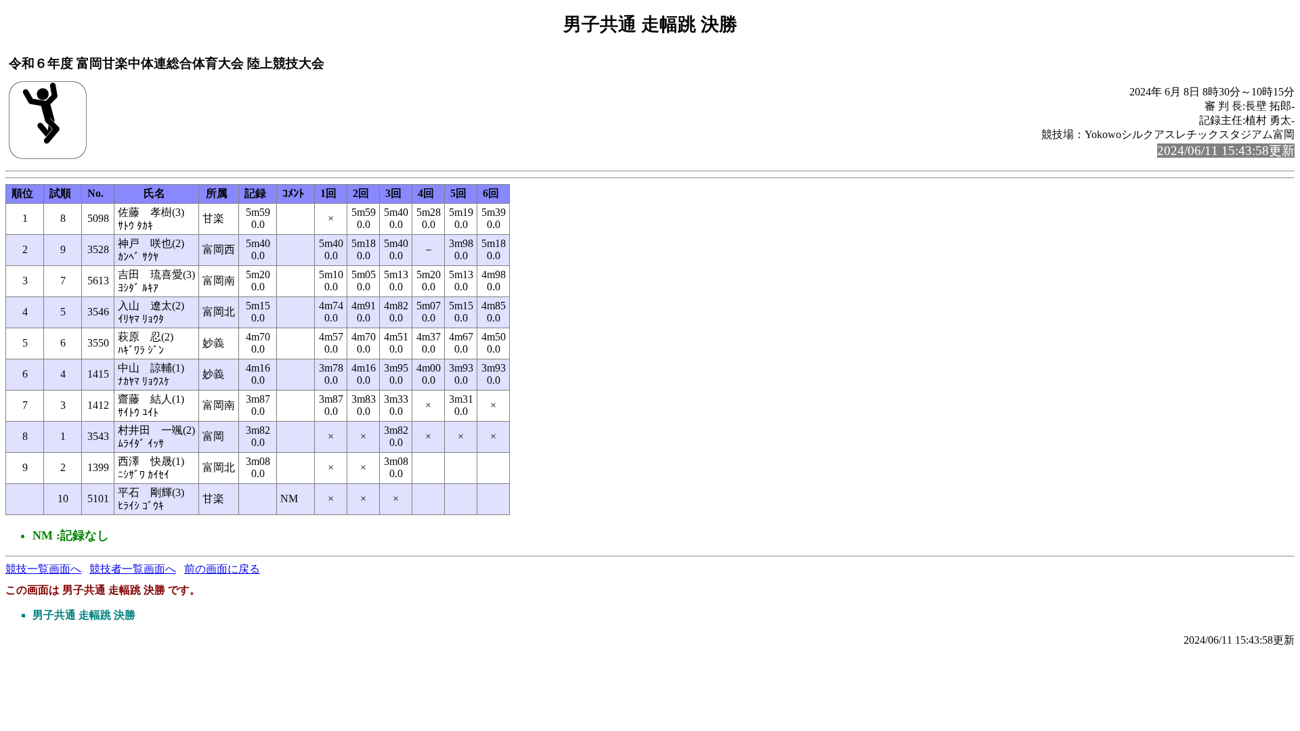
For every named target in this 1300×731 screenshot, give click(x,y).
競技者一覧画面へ (132, 569)
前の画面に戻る (222, 569)
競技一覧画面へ (43, 569)
